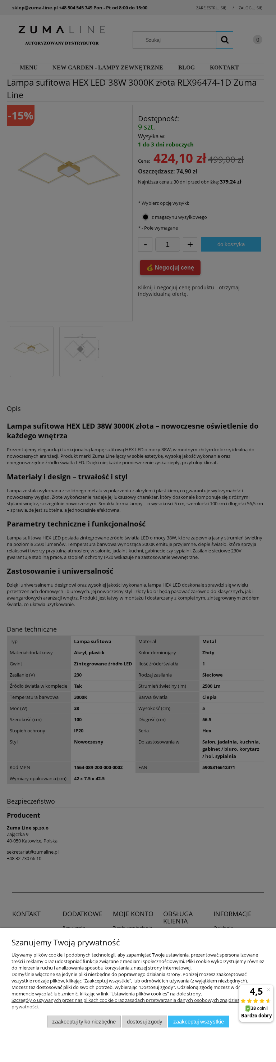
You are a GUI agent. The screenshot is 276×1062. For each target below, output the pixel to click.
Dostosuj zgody (144, 1021)
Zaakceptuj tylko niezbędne (84, 1021)
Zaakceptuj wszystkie (198, 1021)
